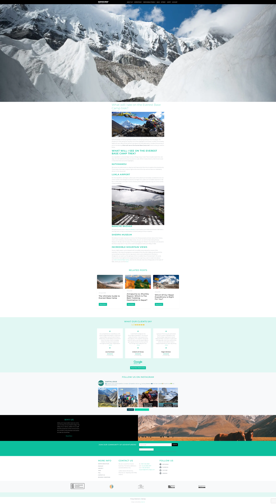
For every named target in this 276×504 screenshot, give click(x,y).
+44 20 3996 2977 (146, 466)
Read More (103, 304)
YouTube (164, 470)
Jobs (99, 470)
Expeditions (137, 2)
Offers (163, 2)
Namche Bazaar (130, 229)
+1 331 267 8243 (145, 467)
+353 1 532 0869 (145, 464)
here (127, 261)
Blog (158, 2)
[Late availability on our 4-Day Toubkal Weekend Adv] (148, 397)
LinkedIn (164, 473)
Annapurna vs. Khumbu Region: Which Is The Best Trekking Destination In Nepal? (138, 297)
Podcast (100, 466)
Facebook (165, 467)
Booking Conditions (104, 477)
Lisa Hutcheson (109, 352)
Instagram (165, 464)
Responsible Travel (149, 2)
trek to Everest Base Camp (121, 259)
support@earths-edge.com (147, 469)
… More (110, 345)
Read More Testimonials (138, 367)
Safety (169, 2)
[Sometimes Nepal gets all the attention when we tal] (108, 397)
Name (141, 447)
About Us (129, 2)
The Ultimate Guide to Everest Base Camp (109, 297)
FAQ (99, 472)
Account (174, 2)
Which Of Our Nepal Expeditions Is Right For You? (164, 297)
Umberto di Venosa (138, 352)
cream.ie (143, 501)
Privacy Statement (135, 499)
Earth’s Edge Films (103, 463)
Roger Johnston (166, 352)
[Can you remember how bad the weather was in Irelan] (168, 397)
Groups (100, 468)
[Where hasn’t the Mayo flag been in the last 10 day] (128, 397)
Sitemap (143, 499)
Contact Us (101, 475)
